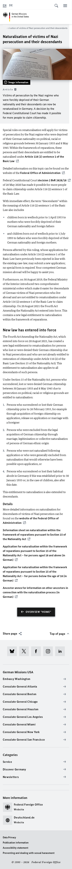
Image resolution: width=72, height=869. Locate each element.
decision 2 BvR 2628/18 (52, 180)
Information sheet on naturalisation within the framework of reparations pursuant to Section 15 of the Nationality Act (34, 534)
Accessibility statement (15, 847)
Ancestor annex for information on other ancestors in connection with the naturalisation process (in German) (35, 592)
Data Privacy (9, 837)
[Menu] (65, 5)
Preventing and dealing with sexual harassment (28, 853)
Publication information (16, 842)
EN (4, 5)
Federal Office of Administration (40, 173)
